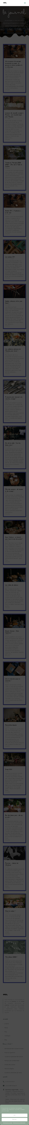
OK (14, 1115)
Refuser (14, 1119)
